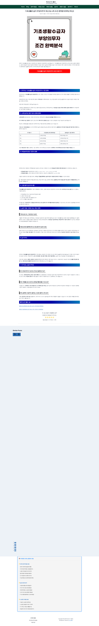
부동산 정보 (41, 6)
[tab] (15, 542)
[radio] (46, 317)
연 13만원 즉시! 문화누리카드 (26, 575)
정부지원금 (34, 6)
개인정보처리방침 (33, 620)
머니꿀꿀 (71, 620)
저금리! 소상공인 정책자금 (25, 602)
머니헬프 (44, 13)
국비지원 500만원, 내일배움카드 (26, 568)
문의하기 (70, 6)
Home (23, 6)
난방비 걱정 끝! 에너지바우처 (26, 571)
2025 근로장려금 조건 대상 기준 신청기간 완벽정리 (31, 309)
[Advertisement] (49, 80)
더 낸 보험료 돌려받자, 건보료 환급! (27, 594)
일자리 (56, 6)
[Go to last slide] (15, 334)
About (76, 6)
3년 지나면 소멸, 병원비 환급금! (26, 592)
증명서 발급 (63, 6)
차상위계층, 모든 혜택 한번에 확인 (27, 577)
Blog (27, 6)
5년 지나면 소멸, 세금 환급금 (25, 587)
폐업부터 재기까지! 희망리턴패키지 (27, 608)
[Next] (19, 334)
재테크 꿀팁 (49, 6)
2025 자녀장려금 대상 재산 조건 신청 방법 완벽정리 (31, 306)
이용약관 (33, 622)
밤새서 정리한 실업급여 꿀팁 (25, 566)
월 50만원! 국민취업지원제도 (26, 573)
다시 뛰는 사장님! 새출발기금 (26, 606)
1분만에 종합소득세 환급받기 (26, 585)
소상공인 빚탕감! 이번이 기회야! (26, 604)
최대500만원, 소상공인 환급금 (26, 590)
